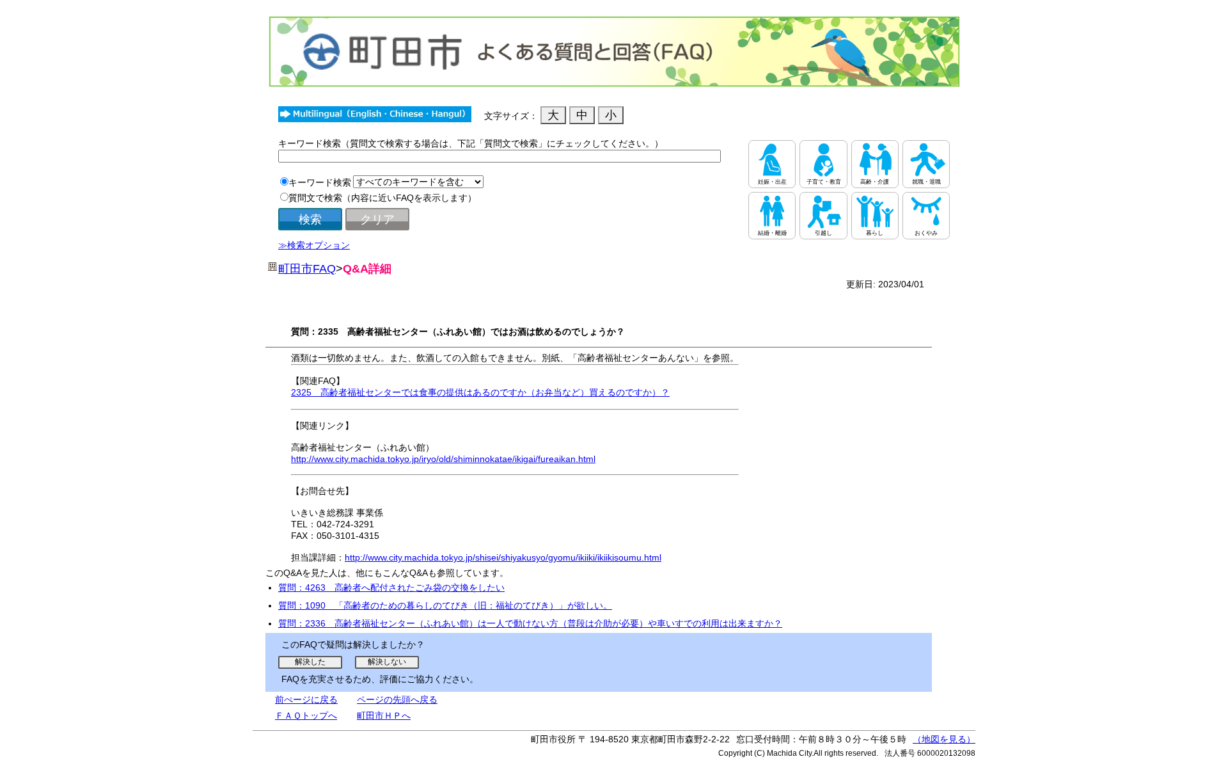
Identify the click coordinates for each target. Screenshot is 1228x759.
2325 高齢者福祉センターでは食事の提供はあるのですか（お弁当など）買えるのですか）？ (480, 392)
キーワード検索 (319, 182)
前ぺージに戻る (306, 699)
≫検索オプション (314, 245)
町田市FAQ (307, 268)
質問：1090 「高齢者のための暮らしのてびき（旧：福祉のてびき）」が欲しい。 (445, 605)
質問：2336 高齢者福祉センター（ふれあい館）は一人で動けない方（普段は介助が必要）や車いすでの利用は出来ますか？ (530, 623)
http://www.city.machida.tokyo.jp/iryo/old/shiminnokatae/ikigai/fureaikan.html (443, 459)
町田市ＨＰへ (384, 715)
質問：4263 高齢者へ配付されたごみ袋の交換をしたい (391, 587)
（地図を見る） (944, 739)
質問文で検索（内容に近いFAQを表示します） (382, 198)
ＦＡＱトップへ (306, 715)
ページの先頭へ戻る (397, 699)
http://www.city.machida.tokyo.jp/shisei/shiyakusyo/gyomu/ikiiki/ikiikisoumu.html (503, 557)
